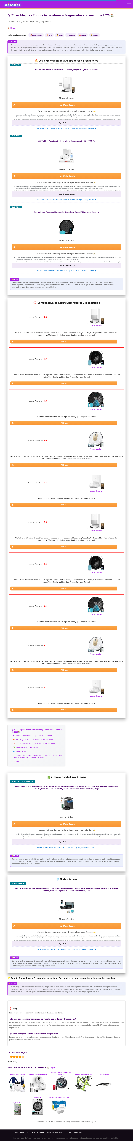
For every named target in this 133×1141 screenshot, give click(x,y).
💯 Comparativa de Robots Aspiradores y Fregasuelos (34, 743)
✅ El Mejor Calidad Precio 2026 (25, 747)
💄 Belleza (71, 35)
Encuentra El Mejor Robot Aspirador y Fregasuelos (33, 735)
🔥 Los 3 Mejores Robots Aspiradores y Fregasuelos (33, 739)
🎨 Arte (49, 35)
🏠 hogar (51, 1067)
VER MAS (64, 341)
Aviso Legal (19, 1132)
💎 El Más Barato (19, 751)
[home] (12, 4)
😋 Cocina (82, 35)
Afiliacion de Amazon (55, 1132)
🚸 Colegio (95, 35)
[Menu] (129, 3)
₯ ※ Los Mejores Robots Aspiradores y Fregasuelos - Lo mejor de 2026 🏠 (37, 731)
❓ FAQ (16, 761)
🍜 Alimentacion (36, 35)
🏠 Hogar (11, 28)
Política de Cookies (74, 1132)
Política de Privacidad (35, 1132)
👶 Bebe (60, 35)
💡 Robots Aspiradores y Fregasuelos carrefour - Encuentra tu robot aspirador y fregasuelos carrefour (37, 756)
